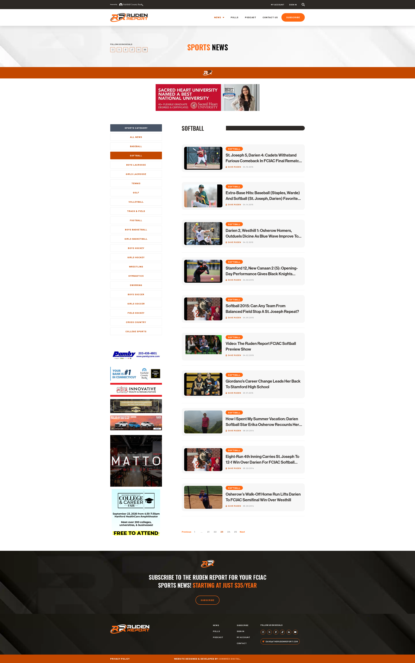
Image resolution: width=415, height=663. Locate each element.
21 (208, 531)
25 (235, 531)
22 (215, 531)
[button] (303, 4)
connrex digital (229, 658)
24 (228, 531)
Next (242, 531)
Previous (186, 531)
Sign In (293, 4)
